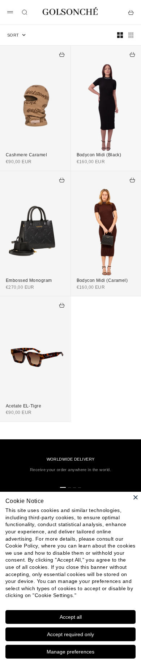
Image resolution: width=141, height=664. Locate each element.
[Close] (135, 497)
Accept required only (70, 634)
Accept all (71, 617)
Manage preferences (70, 652)
